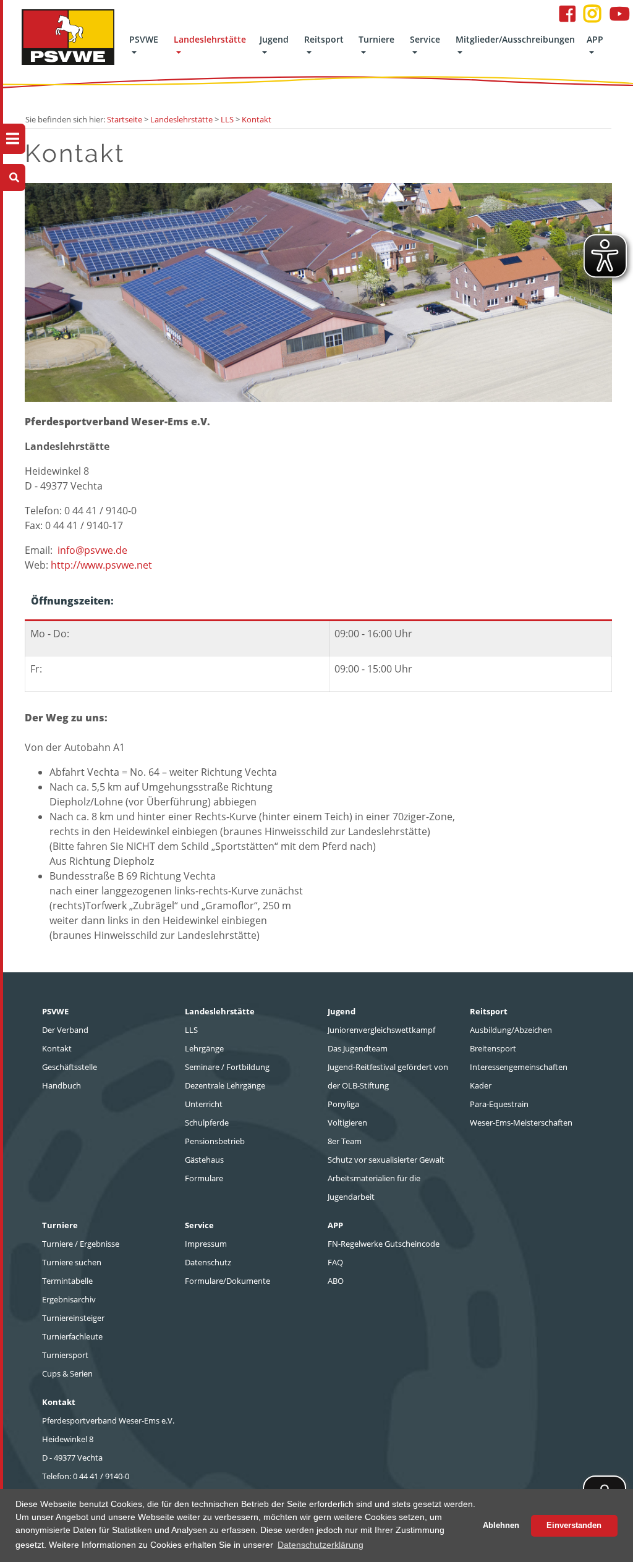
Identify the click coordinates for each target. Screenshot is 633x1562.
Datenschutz (208, 1262)
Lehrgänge (204, 1048)
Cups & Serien (67, 1373)
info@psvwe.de (92, 550)
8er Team (345, 1141)
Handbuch (61, 1085)
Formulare (204, 1178)
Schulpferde (207, 1122)
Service (425, 39)
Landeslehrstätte (210, 39)
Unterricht (204, 1104)
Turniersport (65, 1354)
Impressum (206, 1243)
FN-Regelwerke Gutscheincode (384, 1243)
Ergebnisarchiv (69, 1299)
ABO (336, 1280)
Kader (480, 1085)
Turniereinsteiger (73, 1317)
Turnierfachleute (72, 1336)
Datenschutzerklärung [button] (320, 1545)
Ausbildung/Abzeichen (511, 1029)
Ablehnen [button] (501, 1525)
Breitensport (493, 1048)
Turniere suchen (71, 1262)
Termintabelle (67, 1280)
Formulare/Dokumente (227, 1280)
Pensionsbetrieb (215, 1141)
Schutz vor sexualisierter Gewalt (386, 1159)
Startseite (124, 119)
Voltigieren (347, 1122)
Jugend (274, 39)
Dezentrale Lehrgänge (225, 1085)
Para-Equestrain (499, 1104)
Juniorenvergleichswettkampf (381, 1029)
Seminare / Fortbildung (227, 1066)
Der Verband (65, 1029)
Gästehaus (204, 1159)
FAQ (335, 1262)
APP (595, 39)
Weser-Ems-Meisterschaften (521, 1122)
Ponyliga (343, 1104)
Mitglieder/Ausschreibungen (515, 39)
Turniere (376, 39)
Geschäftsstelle (69, 1066)
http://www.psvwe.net (101, 565)
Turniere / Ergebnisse (80, 1243)
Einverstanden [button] (573, 1525)
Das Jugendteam (358, 1048)
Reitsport (324, 39)
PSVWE (143, 39)
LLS (227, 119)
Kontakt (256, 119)
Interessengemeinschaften (518, 1066)
